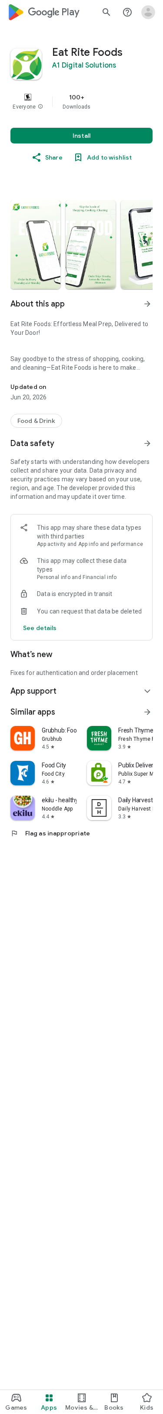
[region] (81, 101)
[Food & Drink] (36, 420)
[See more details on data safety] (40, 627)
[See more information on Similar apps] (147, 712)
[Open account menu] (148, 12)
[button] (40, 107)
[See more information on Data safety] (147, 443)
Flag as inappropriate (50, 833)
